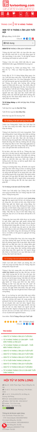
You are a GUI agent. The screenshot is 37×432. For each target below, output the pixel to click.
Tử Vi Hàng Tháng (23, 24)
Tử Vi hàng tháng (8, 102)
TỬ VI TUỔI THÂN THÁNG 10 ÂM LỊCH (16, 360)
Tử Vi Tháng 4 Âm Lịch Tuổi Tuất (21, 316)
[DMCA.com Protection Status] (8, 408)
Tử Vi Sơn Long (15, 403)
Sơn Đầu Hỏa (20, 112)
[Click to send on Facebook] (24, 38)
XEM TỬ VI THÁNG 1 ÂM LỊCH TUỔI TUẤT (18, 351)
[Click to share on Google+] (33, 38)
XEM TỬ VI (6, 48)
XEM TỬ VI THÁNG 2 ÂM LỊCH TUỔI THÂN (18, 354)
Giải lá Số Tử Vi (26, 9)
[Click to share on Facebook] (27, 38)
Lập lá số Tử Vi (10, 9)
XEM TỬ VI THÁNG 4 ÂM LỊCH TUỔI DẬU (17, 336)
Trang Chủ (6, 24)
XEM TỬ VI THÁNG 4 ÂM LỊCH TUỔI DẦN (17, 364)
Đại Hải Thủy (21, 108)
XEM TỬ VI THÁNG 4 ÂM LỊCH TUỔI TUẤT (18, 357)
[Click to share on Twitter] (30, 38)
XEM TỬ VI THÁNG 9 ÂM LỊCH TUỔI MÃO (17, 367)
